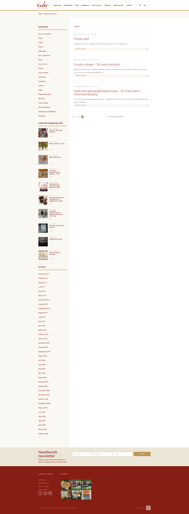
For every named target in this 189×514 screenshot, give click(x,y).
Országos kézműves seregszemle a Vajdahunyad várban (56, 199)
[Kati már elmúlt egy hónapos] (43, 132)
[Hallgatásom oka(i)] (43, 241)
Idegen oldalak (43, 486)
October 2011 (43, 278)
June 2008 (42, 416)
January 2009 (43, 386)
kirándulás (41, 81)
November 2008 (44, 395)
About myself (118, 5)
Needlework (68, 5)
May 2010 (41, 321)
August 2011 (42, 283)
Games (40, 68)
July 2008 (41, 412)
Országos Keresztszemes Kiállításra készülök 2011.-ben (56, 213)
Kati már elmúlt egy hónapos (55, 131)
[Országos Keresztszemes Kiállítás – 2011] (43, 173)
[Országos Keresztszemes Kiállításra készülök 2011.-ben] (43, 213)
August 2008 (42, 408)
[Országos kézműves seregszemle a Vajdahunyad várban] (43, 200)
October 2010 (43, 304)
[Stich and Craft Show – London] (43, 228)
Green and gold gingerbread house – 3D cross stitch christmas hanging (107, 92)
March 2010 (42, 330)
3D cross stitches (44, 34)
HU (145, 5)
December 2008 (44, 391)
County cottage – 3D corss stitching (97, 64)
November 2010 (44, 300)
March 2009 (42, 378)
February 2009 (43, 382)
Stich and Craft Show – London (57, 226)
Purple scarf (81, 39)
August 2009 (42, 356)
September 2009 (44, 352)
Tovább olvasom (80, 49)
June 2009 (42, 365)
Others (40, 47)
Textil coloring (43, 103)
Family (40, 42)
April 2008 (41, 425)
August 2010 (42, 313)
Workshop (41, 116)
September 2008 (44, 403)
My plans (41, 99)
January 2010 (43, 339)
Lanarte (41, 86)
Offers (40, 38)
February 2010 (43, 334)
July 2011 (41, 287)
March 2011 (42, 295)
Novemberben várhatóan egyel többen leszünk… (55, 185)
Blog (76, 5)
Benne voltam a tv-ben (57, 144)
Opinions (108, 5)
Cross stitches (43, 73)
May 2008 (41, 421)
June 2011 (42, 291)
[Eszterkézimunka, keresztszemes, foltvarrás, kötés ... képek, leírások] (43, 2)
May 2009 (41, 369)
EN (149, 5)
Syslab (143, 508)
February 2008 (43, 434)
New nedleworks (44, 107)
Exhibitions (85, 5)
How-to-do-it (42, 64)
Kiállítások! (42, 480)
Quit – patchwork (44, 55)
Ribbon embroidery (44, 94)
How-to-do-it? (97, 5)
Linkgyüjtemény (43, 483)
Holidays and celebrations (47, 112)
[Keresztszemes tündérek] (43, 255)
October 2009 (43, 347)
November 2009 (44, 343)
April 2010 (41, 326)
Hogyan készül (43, 490)
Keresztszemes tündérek (54, 253)
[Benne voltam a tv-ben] (43, 146)
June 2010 (42, 317)
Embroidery (42, 51)
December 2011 (44, 274)
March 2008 (42, 429)
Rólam (40, 90)
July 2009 (41, 360)
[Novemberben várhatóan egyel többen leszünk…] (43, 186)
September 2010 (44, 308)
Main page (57, 5)
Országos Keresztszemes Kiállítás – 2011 (54, 172)
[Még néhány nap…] (43, 159)
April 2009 (41, 373)
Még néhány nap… (55, 157)
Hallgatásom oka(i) (55, 239)
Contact (129, 5)
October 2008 (43, 399)
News (40, 60)
